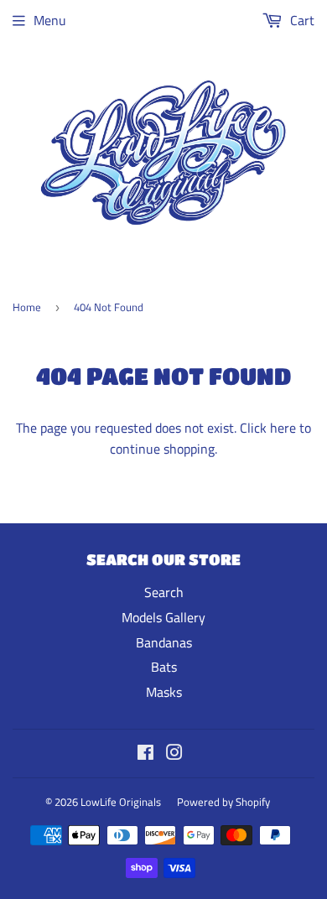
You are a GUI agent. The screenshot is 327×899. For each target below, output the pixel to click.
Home (27, 307)
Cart (300, 20)
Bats (164, 667)
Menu (50, 20)
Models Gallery (163, 617)
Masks (164, 692)
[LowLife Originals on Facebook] (145, 754)
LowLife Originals (120, 801)
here (283, 428)
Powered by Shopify (223, 801)
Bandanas (164, 642)
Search (164, 592)
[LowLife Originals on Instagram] (174, 754)
